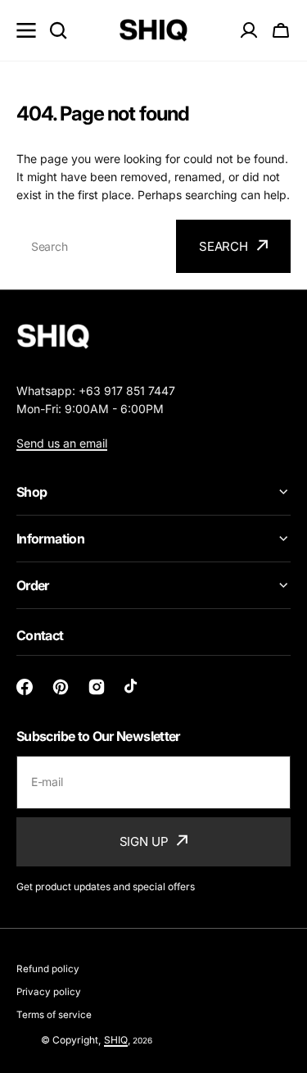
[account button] (249, 30)
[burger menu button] (26, 30)
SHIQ (116, 1040)
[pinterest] (61, 687)
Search (223, 246)
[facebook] (25, 687)
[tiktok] (133, 687)
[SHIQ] (153, 30)
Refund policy (47, 969)
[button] (281, 30)
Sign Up (144, 841)
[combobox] (94, 246)
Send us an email (61, 443)
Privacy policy (48, 992)
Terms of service (54, 1015)
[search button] (58, 30)
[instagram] (97, 687)
